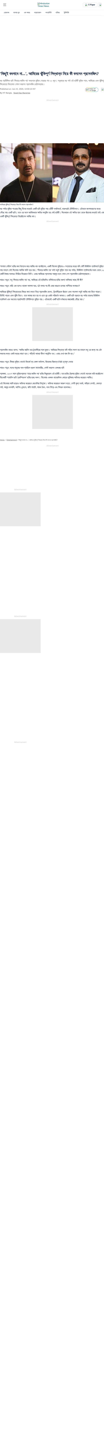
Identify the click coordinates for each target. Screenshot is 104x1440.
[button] (5, 5)
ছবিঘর (58, 12)
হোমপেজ (6, 12)
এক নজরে (27, 12)
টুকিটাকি (66, 12)
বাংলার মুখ (16, 12)
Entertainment (12, 440)
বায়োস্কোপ (37, 12)
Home (2, 440)
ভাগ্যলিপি (48, 12)
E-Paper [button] (91, 5)
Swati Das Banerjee (21, 93)
